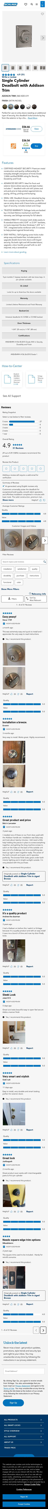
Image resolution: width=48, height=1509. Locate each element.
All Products (11, 1419)
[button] (42, 14)
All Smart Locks (12, 1425)
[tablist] (24, 68)
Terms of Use (8, 1388)
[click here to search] (32, 4)
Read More (32, 118)
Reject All (24, 1497)
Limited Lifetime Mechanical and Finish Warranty (24, 304)
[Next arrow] (43, 38)
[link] (36, 129)
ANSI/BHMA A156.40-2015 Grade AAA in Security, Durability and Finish (24, 343)
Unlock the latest (15, 1342)
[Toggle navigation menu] (36, 4)
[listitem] (5, 107)
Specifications (12, 263)
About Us (8, 1442)
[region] (24, 1483)
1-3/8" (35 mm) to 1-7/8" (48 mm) (24, 329)
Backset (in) (24, 310)
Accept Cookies (24, 1504)
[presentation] (16, 379)
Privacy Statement (22, 1386)
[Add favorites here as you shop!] (25, 4)
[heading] (24, 366)
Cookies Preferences (24, 1489)
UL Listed (24, 286)
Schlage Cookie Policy (32, 1484)
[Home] (11, 4)
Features (7, 163)
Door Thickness (24, 323)
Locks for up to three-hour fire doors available (24, 292)
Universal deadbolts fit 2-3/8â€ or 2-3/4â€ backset (24, 317)
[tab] (5, 68)
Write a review (9, 77)
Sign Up (13, 1402)
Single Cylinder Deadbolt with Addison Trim (23, 85)
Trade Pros (9, 1447)
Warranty (24, 298)
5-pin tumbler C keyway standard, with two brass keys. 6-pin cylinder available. (24, 278)
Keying (24, 271)
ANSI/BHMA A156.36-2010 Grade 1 (24, 354)
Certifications (24, 335)
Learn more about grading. (15, 252)
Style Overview (11, 1431)
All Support (10, 1436)
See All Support (12, 396)
